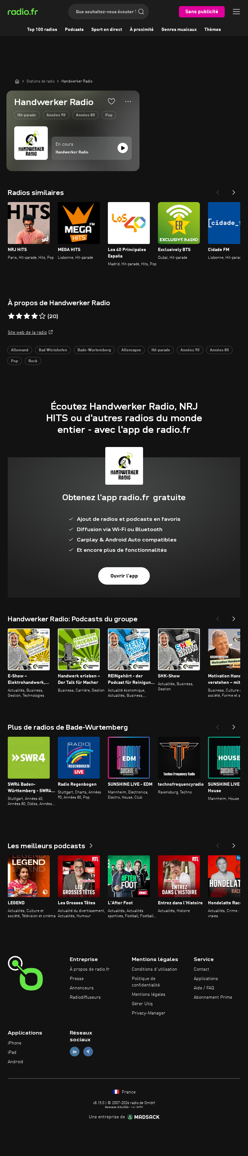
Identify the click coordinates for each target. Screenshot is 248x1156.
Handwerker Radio (72, 152)
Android (15, 1062)
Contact (201, 969)
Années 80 (85, 115)
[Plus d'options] (128, 101)
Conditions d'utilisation (154, 969)
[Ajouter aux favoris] (111, 101)
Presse (77, 978)
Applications (206, 978)
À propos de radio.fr (89, 969)
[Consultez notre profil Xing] (88, 1051)
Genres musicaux (179, 29)
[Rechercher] (141, 11)
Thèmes (212, 29)
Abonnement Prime (213, 997)
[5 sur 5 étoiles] (42, 316)
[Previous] (217, 190)
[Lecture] (123, 148)
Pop (108, 115)
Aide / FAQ (204, 988)
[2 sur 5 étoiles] (19, 316)
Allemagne (131, 350)
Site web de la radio (27, 332)
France (128, 1092)
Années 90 (56, 115)
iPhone (14, 1043)
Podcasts (74, 29)
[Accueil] (17, 81)
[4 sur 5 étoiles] (34, 316)
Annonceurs (82, 988)
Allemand (19, 350)
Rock (32, 361)
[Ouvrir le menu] (236, 11)
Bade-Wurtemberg (94, 350)
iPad (12, 1052)
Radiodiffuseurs (85, 997)
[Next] (233, 190)
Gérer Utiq (142, 1004)
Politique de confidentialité (146, 981)
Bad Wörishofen (53, 350)
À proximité (142, 29)
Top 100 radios (42, 29)
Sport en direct (106, 29)
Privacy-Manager (148, 1013)
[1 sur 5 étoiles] (11, 316)
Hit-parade (26, 115)
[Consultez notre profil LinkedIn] (74, 1051)
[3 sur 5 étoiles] (27, 316)
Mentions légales (148, 994)
